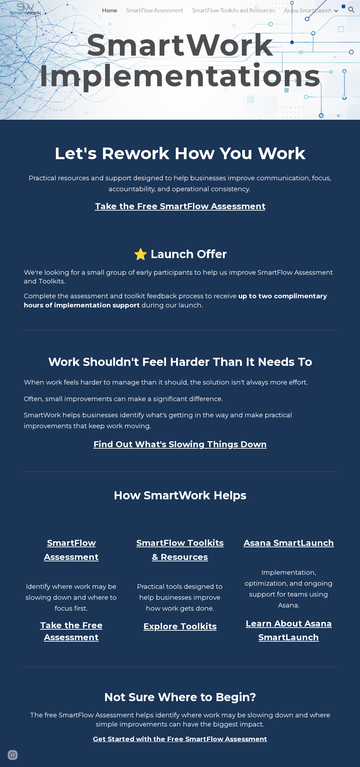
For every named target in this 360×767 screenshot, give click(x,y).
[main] (180, 60)
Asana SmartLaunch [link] (308, 10)
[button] (351, 9)
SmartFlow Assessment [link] (154, 10)
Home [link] (109, 10)
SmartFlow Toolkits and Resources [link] (233, 10)
